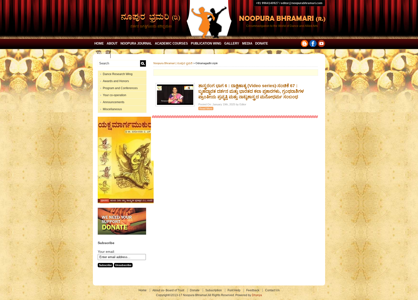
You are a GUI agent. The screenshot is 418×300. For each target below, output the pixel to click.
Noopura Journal (136, 43)
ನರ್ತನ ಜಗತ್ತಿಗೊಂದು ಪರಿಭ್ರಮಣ (151, 26)
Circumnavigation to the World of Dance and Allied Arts (282, 26)
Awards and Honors (116, 81)
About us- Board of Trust (168, 290)
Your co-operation (114, 95)
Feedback (252, 290)
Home (99, 43)
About (112, 43)
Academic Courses (171, 43)
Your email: (106, 252)
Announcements (113, 102)
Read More (205, 108)
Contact (101, 53)
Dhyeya (257, 295)
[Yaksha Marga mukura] (126, 202)
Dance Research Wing (118, 74)
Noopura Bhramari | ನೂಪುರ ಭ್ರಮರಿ (173, 63)
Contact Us (272, 290)
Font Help (234, 290)
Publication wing (206, 43)
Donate (261, 43)
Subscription (213, 290)
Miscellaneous (112, 109)
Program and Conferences (120, 88)
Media (247, 43)
